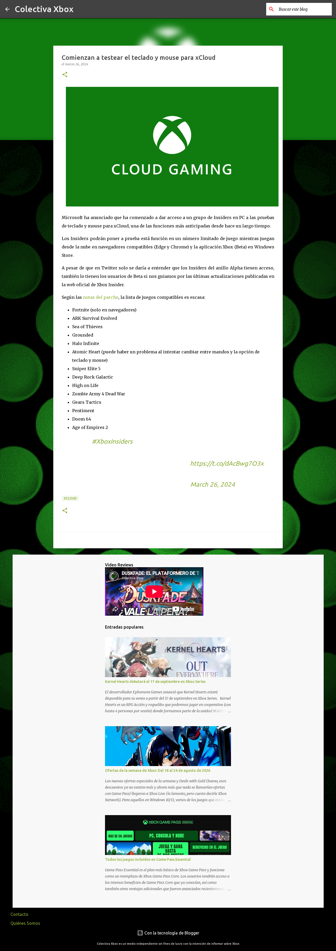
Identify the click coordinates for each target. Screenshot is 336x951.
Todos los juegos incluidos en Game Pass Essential (148, 859)
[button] (65, 74)
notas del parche (100, 297)
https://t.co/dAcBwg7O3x (227, 463)
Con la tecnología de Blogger (171, 933)
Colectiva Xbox (44, 9)
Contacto (19, 914)
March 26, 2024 (212, 484)
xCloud (70, 498)
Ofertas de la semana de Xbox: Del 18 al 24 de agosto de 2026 (157, 770)
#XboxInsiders (112, 441)
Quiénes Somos (25, 923)
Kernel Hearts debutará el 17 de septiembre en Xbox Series (155, 681)
